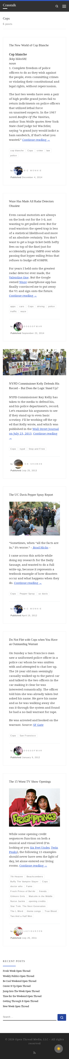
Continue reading (36, 140)
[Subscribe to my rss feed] (34, 1053)
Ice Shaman (33, 464)
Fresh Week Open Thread (16, 971)
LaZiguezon (33, 931)
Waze (23, 282)
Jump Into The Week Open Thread (21, 991)
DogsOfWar (33, 326)
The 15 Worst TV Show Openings (30, 781)
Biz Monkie (33, 171)
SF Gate (38, 725)
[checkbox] (58, 1048)
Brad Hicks (40, 547)
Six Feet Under (39, 847)
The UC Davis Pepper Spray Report (31, 494)
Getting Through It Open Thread (20, 1001)
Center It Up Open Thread (16, 986)
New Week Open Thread (16, 1006)
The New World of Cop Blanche (29, 45)
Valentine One (19, 277)
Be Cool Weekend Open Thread (19, 981)
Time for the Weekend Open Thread (22, 996)
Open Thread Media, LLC (31, 1039)
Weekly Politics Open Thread (18, 976)
